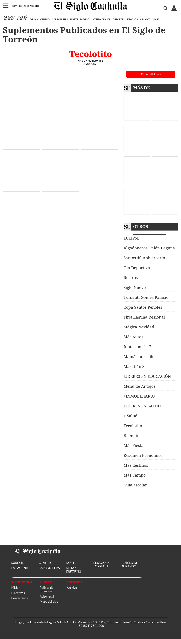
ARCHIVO (145, 20)
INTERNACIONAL (101, 20)
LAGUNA (33, 20)
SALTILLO (9, 20)
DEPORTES (118, 20)
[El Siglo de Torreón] (37, 559)
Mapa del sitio (49, 601)
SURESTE (21, 20)
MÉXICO (84, 20)
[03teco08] (60, 189)
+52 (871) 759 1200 (90, 625)
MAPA (156, 20)
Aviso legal (47, 596)
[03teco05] (60, 147)
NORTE (74, 20)
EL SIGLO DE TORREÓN (101, 564)
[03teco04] (21, 147)
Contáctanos (19, 598)
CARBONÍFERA (60, 20)
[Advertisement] (150, 517)
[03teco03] (99, 105)
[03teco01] (21, 105)
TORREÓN (23, 17)
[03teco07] (21, 189)
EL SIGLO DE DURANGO (129, 564)
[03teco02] (60, 105)
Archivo (72, 587)
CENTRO (45, 20)
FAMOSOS (132, 20)
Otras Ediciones (151, 74)
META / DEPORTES (73, 570)
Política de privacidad (46, 589)
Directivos (18, 593)
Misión (15, 587)
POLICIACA (9, 17)
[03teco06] (99, 147)
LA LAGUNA (19, 568)
